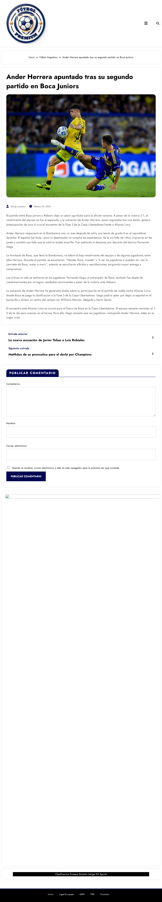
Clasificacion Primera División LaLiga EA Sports (81, 874)
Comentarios (13, 384)
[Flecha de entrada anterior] (153, 337)
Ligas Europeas (66, 894)
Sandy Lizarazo (18, 206)
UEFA (82, 894)
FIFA (92, 894)
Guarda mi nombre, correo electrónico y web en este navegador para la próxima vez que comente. (66, 468)
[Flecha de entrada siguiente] (153, 353)
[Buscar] (157, 23)
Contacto (104, 894)
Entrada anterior (17, 334)
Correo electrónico (16, 446)
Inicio (50, 894)
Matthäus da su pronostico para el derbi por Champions (50, 354)
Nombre (10, 423)
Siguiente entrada (18, 348)
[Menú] (146, 23)
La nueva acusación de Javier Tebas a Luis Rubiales (46, 340)
